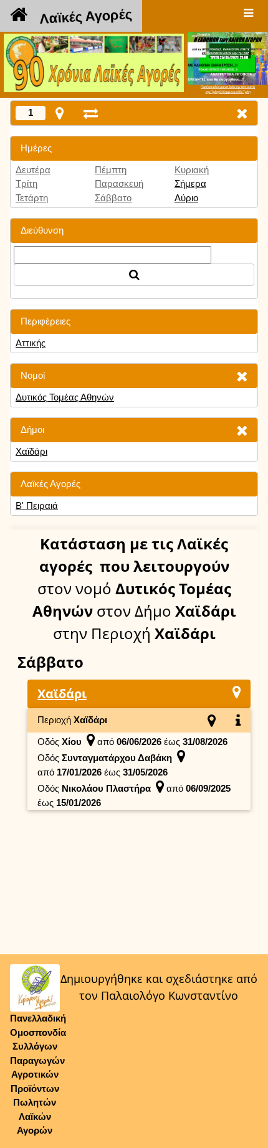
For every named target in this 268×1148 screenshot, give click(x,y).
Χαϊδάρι (31, 451)
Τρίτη (26, 183)
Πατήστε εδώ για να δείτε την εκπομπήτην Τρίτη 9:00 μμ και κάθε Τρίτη (228, 89)
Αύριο (186, 197)
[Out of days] (91, 113)
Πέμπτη (111, 169)
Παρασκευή (119, 183)
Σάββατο (113, 197)
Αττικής (30, 343)
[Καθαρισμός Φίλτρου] (241, 376)
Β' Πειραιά (37, 505)
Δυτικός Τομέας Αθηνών (65, 397)
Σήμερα (190, 183)
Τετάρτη (32, 197)
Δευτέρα (33, 169)
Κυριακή (192, 169)
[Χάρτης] (237, 692)
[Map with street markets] (59, 113)
